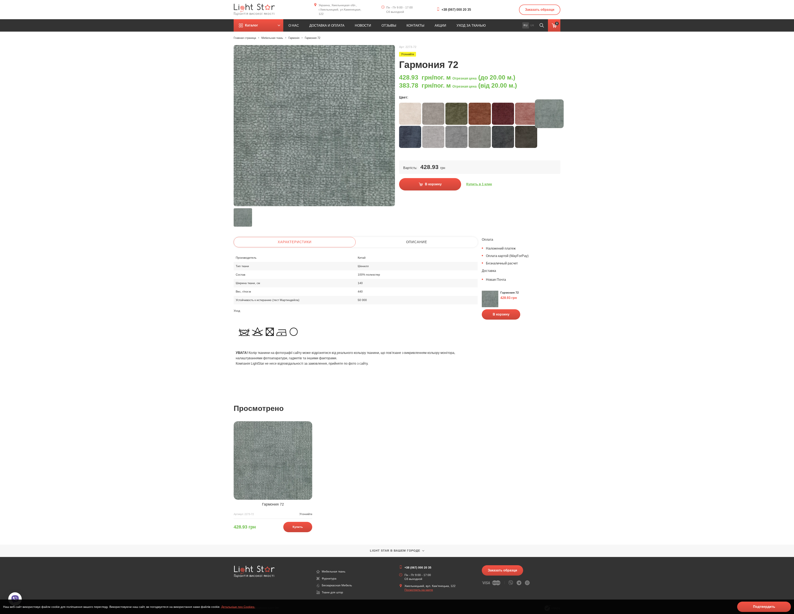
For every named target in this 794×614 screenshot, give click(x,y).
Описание (416, 242)
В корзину (501, 314)
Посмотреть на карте (418, 589)
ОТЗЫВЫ (388, 25)
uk (532, 25)
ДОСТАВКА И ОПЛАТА (326, 25)
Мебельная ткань (272, 37)
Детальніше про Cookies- (238, 606)
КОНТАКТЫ (415, 25)
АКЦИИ (440, 25)
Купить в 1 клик (479, 184)
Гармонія (293, 37)
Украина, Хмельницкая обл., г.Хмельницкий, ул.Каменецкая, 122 (340, 9)
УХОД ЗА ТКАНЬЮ (471, 25)
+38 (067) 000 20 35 (456, 9)
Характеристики (295, 242)
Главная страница (245, 37)
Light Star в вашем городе (395, 550)
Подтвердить (764, 606)
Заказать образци (539, 9)
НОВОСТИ (363, 25)
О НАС (293, 25)
